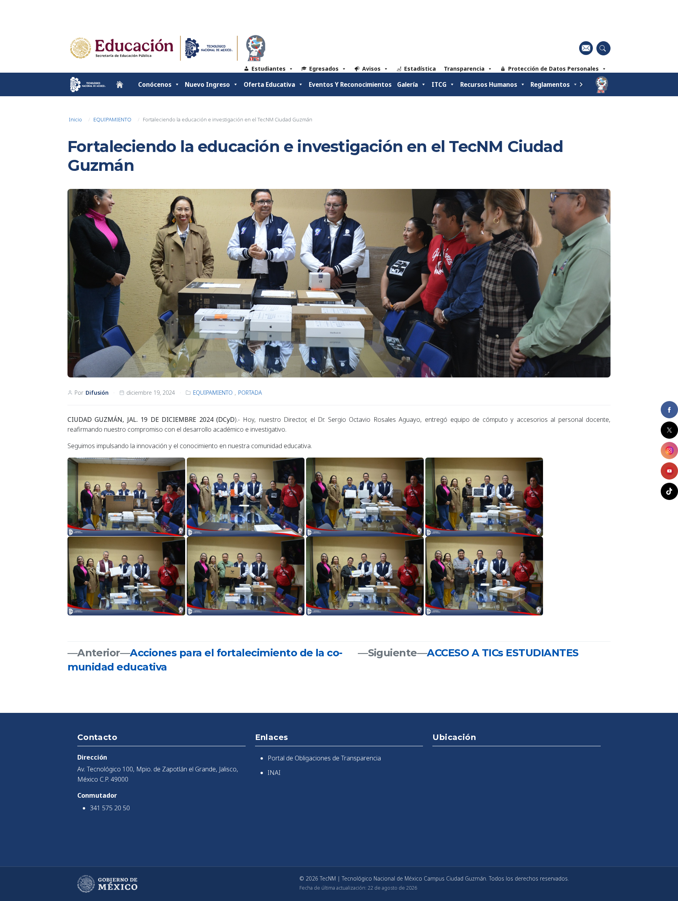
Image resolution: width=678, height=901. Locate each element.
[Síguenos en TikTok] (669, 491)
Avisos (371, 68)
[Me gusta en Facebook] (669, 409)
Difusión (97, 392)
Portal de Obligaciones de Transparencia (324, 758)
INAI (274, 772)
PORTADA (250, 392)
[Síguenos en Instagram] (669, 450)
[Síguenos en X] (669, 430)
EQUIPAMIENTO (112, 119)
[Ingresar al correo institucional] (586, 48)
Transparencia (464, 68)
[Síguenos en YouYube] (669, 471)
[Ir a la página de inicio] (119, 84)
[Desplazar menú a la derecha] (581, 84)
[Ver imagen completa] (339, 283)
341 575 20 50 (110, 808)
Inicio (75, 119)
